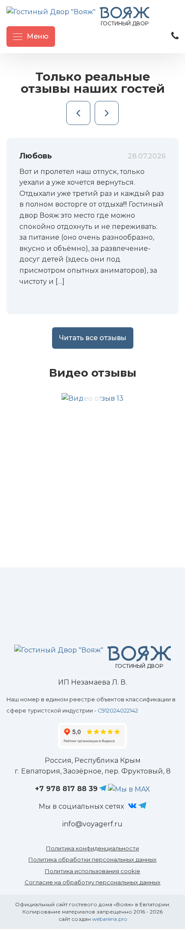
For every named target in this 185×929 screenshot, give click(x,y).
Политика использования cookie (92, 871)
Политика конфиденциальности (92, 848)
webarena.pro (109, 919)
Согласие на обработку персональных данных (92, 882)
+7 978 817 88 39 (66, 789)
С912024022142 (118, 710)
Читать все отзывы (92, 338)
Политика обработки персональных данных (92, 859)
